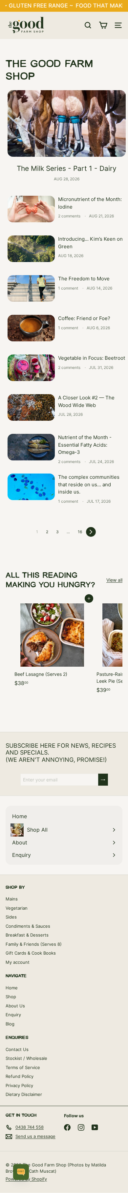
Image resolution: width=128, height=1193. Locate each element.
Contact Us (17, 1049)
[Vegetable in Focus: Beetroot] (31, 367)
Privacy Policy (19, 1085)
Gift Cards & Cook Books (31, 953)
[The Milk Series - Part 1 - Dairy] (67, 123)
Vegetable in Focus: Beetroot (91, 358)
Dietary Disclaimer (24, 1094)
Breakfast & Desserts (27, 935)
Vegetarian (17, 908)
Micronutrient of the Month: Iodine (90, 203)
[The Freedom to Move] (31, 288)
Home (12, 987)
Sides (11, 917)
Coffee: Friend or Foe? (84, 318)
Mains (12, 898)
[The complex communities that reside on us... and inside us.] (31, 487)
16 (80, 531)
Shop (11, 996)
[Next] (91, 532)
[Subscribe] (103, 780)
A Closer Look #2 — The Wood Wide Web (86, 401)
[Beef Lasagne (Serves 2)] (52, 644)
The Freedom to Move (84, 278)
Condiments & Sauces (28, 926)
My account (18, 962)
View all (114, 580)
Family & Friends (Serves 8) (34, 944)
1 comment (68, 288)
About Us (15, 1005)
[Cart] (103, 25)
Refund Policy (19, 1076)
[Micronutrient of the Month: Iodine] (31, 209)
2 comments (69, 215)
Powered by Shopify (26, 1179)
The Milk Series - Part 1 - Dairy (67, 168)
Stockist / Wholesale (26, 1058)
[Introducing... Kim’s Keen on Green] (31, 248)
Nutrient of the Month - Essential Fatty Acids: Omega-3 (85, 444)
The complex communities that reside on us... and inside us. (88, 484)
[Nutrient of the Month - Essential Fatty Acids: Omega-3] (31, 447)
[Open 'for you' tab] (21, 1172)
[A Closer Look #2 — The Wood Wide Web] (31, 407)
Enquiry (13, 1014)
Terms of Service (23, 1067)
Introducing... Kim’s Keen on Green (90, 243)
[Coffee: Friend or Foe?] (31, 328)
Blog (10, 1023)
